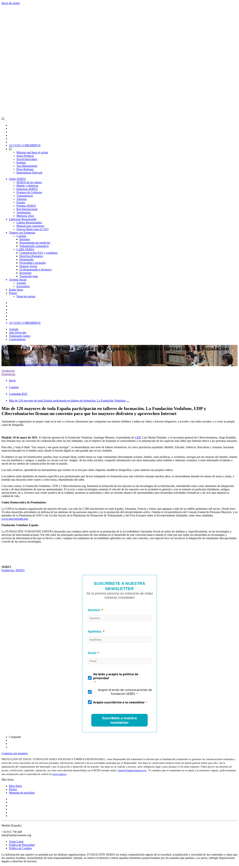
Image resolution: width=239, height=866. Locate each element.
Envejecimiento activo (48, 364)
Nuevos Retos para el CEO (32, 229)
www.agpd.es (59, 774)
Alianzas (21, 199)
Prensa (13, 293)
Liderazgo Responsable (23, 219)
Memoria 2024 (25, 215)
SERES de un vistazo (29, 182)
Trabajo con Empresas (22, 232)
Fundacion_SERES (13, 570)
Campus (21, 236)
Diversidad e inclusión (32, 262)
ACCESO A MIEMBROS (25, 145)
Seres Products (25, 155)
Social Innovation (26, 159)
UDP (138, 437)
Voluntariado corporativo (34, 246)
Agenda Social (17, 279)
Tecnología (69, 364)
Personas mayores (87, 364)
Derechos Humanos (31, 256)
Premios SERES (26, 205)
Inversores (25, 272)
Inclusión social (24, 364)
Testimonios (23, 212)
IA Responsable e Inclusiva (35, 269)
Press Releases (25, 169)
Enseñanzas (8, 374)
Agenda (21, 283)
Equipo (20, 202)
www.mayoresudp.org (14, 518)
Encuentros (23, 286)
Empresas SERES (27, 189)
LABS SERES (25, 249)
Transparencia (24, 195)
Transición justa (28, 276)
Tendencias (8, 370)
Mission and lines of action (32, 152)
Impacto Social (28, 266)
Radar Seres (16, 289)
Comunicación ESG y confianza (38, 252)
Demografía (26, 259)
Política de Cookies (20, 848)
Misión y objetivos (27, 185)
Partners (21, 162)
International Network (29, 172)
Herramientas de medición (34, 242)
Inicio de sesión (10, 3)
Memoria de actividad (22, 792)
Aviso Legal (16, 841)
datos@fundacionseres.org (133, 770)
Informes (24, 239)
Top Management (26, 165)
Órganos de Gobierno (29, 192)
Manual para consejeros (30, 225)
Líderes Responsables (29, 222)
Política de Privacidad (22, 844)
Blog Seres (15, 786)
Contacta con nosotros (14, 753)
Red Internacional (26, 209)
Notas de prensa (25, 296)
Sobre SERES (17, 178)
